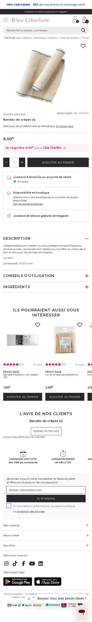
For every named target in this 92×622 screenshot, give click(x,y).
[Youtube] (32, 565)
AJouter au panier (58, 162)
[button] (67, 20)
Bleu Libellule (24, 37)
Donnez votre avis (14, 113)
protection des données (31, 511)
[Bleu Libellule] (35, 20)
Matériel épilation (70, 37)
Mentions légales (13, 593)
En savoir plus (64, 126)
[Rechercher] (83, 30)
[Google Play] (17, 584)
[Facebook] (23, 565)
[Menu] (5, 20)
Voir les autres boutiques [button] (28, 203)
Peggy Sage (64, 113)
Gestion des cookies (24, 597)
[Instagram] (6, 565)
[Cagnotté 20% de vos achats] (46, 4)
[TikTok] (15, 565)
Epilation (53, 37)
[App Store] (47, 584)
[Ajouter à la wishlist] (37, 326)
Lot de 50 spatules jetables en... (62, 374)
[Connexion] (76, 19)
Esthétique (40, 37)
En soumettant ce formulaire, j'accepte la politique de (44, 508)
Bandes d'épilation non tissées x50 (20, 376)
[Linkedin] (40, 565)
